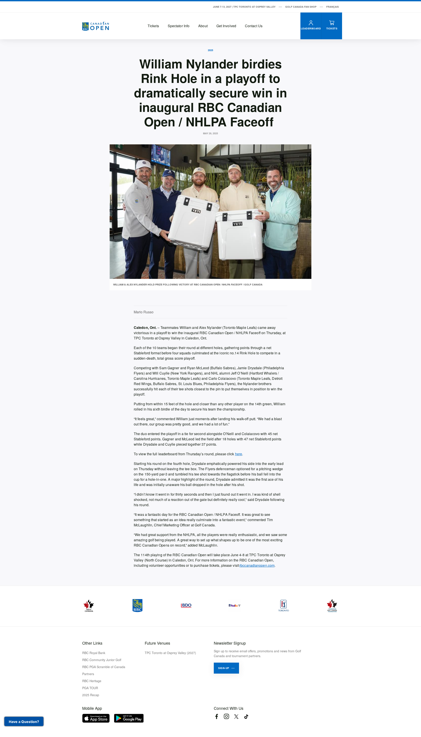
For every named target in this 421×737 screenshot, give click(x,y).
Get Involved (226, 25)
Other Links (92, 643)
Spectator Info (178, 25)
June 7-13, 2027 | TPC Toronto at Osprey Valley (244, 6)
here (238, 453)
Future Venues (157, 643)
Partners (88, 674)
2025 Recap (90, 695)
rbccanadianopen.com (257, 565)
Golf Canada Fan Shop (300, 6)
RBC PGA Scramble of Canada (103, 667)
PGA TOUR (90, 688)
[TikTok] (246, 716)
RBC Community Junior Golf (101, 660)
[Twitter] (236, 716)
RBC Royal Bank (93, 653)
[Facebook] (216, 716)
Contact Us (253, 25)
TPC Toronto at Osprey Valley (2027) (170, 653)
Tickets (153, 25)
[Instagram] (226, 716)
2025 (210, 50)
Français (332, 6)
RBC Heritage (91, 681)
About (203, 25)
